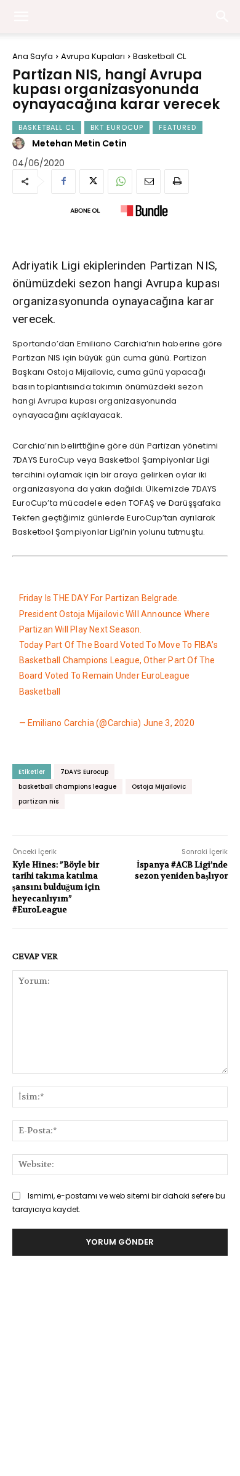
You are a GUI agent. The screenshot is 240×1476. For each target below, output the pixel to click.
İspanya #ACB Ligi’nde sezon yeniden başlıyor (181, 870)
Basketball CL (159, 56)
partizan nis (38, 801)
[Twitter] (91, 181)
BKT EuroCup (116, 127)
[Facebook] (63, 181)
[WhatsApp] (120, 181)
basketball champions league (67, 786)
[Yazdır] (176, 181)
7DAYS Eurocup (84, 771)
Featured (177, 127)
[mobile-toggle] (21, 16)
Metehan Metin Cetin (79, 143)
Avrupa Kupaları (93, 56)
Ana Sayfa (32, 56)
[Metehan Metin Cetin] (20, 143)
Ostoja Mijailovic (159, 786)
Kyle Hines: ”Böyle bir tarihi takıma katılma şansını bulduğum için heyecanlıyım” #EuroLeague (56, 887)
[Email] (148, 181)
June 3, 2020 (168, 723)
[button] (223, 16)
